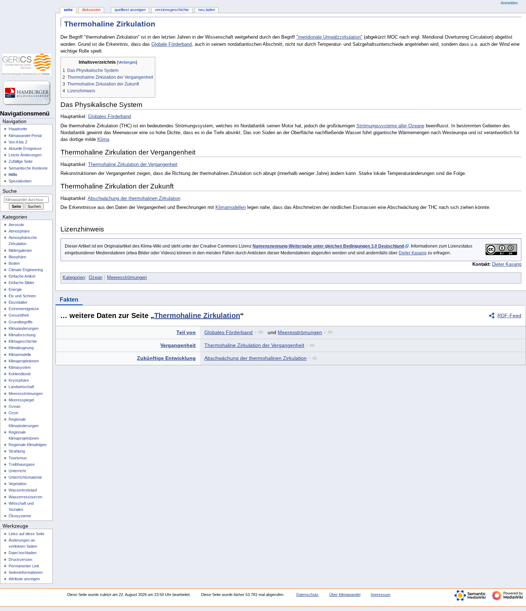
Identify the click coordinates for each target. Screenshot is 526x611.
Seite (68, 10)
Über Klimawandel (344, 594)
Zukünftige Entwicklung (166, 358)
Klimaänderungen (24, 328)
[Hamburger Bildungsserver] (27, 93)
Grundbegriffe (21, 322)
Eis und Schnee (22, 296)
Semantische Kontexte (28, 168)
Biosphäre (17, 257)
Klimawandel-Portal (25, 135)
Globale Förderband (171, 44)
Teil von (186, 332)
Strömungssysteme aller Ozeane (390, 125)
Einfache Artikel (22, 276)
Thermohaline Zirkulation (197, 315)
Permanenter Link (24, 566)
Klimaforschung (22, 335)
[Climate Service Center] (27, 64)
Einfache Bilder (21, 282)
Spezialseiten (20, 181)
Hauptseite (18, 129)
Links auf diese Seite (26, 534)
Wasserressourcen (25, 497)
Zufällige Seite (21, 161)
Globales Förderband (109, 116)
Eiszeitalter (18, 302)
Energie (15, 289)
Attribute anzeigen (24, 579)
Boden (14, 263)
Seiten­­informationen (26, 572)
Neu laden (206, 10)
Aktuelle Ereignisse (25, 148)
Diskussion (91, 10)
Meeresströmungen (127, 277)
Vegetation (17, 484)
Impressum (380, 594)
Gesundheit (19, 315)
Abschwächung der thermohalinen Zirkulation (134, 198)
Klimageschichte (23, 341)
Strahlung (17, 451)
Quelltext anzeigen (130, 10)
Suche (10, 191)
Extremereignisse (24, 309)
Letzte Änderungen (25, 155)
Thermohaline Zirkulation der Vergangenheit (132, 164)
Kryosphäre (19, 380)
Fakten (69, 300)
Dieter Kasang (413, 252)
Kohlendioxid (19, 374)
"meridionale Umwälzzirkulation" (329, 37)
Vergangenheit (178, 345)
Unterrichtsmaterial (25, 477)
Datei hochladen (22, 553)
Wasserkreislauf (23, 490)
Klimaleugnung (21, 348)
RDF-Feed (509, 315)
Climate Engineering (26, 270)
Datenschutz (307, 594)
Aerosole (16, 225)
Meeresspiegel (21, 400)
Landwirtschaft (21, 387)
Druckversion (20, 559)
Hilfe (13, 174)
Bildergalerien (20, 250)
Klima (103, 139)
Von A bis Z (18, 142)
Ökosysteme (20, 516)
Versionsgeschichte (172, 10)
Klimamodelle (20, 354)
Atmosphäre (19, 231)
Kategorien (74, 277)
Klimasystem (20, 367)
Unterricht (17, 471)
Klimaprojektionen (24, 361)
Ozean (95, 277)
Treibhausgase (22, 464)
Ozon (13, 413)
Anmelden (509, 3)
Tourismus (18, 458)
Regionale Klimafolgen (28, 445)
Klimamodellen (230, 207)
